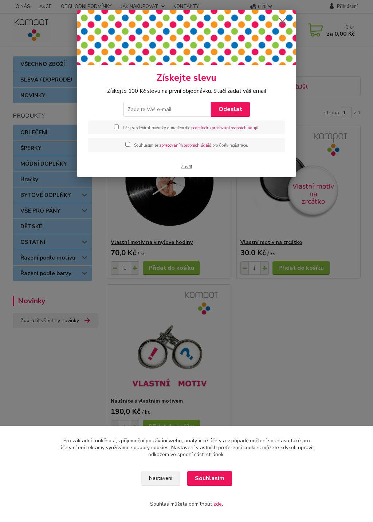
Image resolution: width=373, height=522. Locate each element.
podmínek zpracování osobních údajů (224, 128)
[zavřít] (282, 21)
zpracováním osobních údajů (185, 145)
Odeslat (230, 109)
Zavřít (186, 167)
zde (217, 504)
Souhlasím (209, 478)
